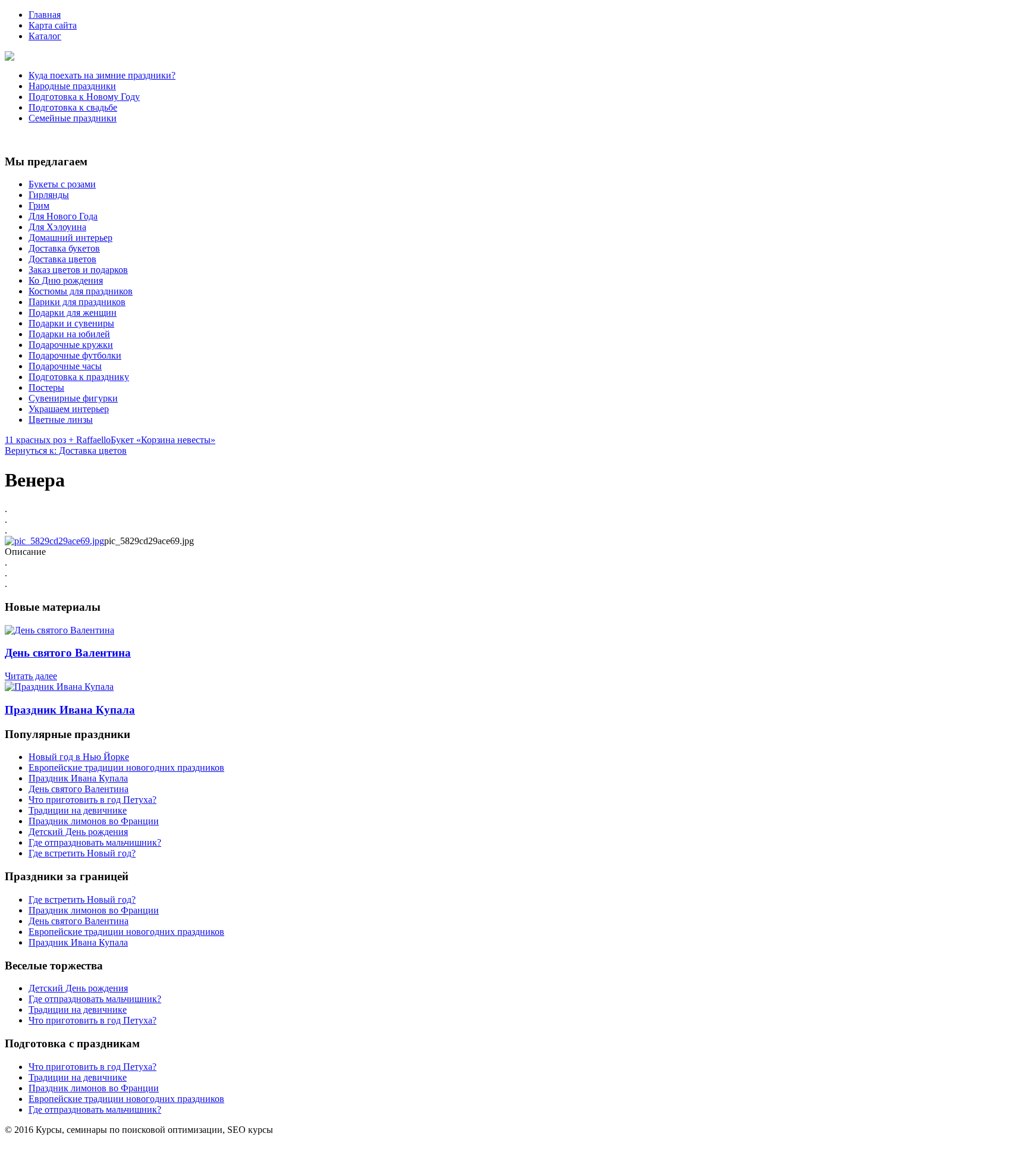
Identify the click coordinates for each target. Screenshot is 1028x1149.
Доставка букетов (64, 248)
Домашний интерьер (70, 238)
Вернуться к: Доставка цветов (66, 450)
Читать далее (31, 676)
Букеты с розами (62, 184)
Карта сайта (53, 25)
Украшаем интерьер (69, 409)
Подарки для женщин (73, 312)
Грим (39, 205)
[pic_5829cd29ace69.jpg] (54, 541)
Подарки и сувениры (71, 323)
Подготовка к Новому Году (84, 97)
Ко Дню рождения (66, 280)
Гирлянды (49, 195)
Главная (45, 15)
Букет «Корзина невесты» (163, 440)
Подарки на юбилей (69, 334)
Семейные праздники (73, 118)
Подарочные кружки (71, 345)
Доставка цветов (62, 259)
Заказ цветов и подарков (78, 270)
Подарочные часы (65, 366)
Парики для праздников (77, 302)
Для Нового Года (63, 216)
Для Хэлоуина (57, 227)
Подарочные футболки (75, 355)
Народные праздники (72, 86)
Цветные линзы (61, 420)
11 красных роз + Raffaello (58, 440)
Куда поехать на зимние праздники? (102, 75)
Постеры (46, 387)
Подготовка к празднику (79, 377)
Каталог (45, 36)
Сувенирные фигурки (73, 398)
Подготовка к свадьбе (73, 107)
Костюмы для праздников (81, 291)
